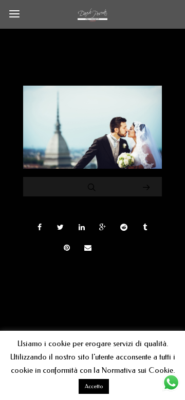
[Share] (39, 227)
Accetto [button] (94, 386)
